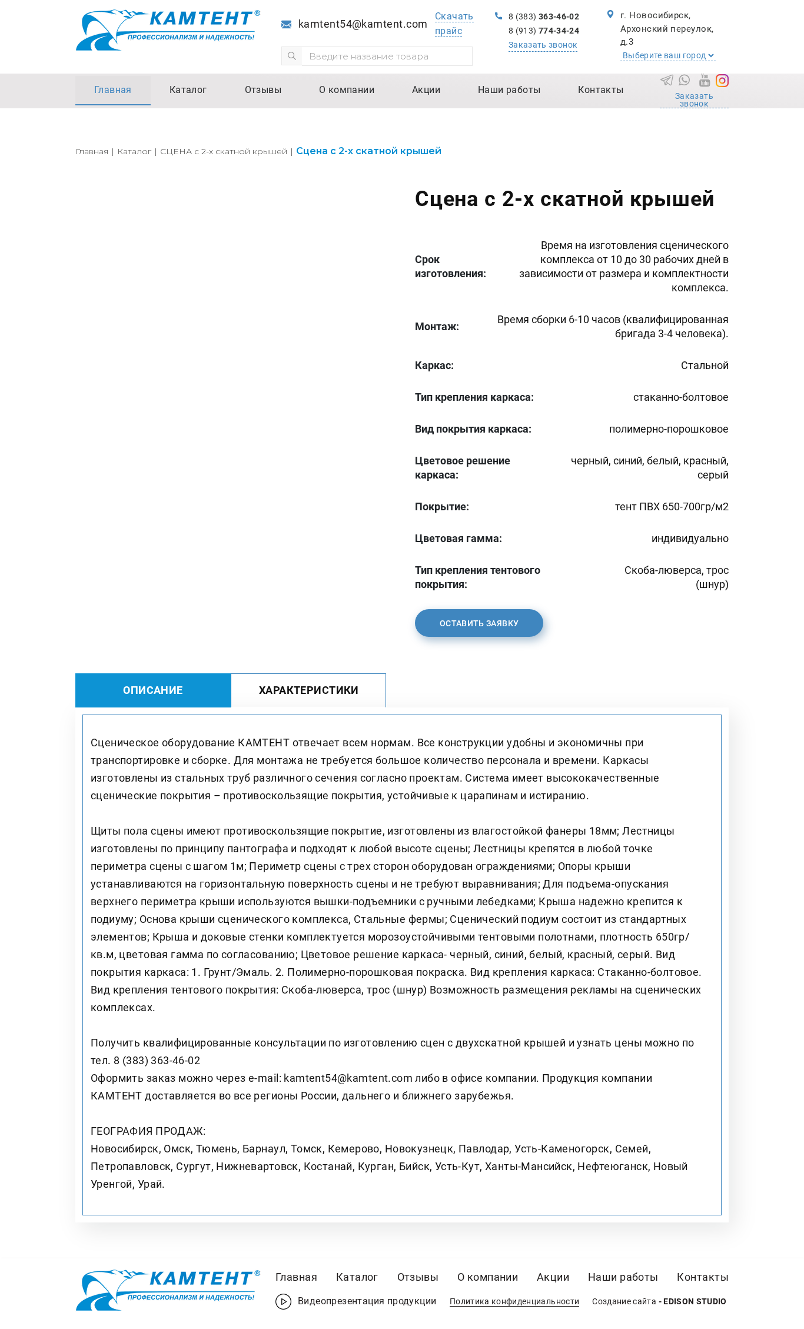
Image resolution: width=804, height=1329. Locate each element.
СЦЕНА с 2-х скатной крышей (223, 151)
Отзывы (263, 89)
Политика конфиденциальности (514, 1301)
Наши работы (509, 89)
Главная (113, 89)
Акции (426, 89)
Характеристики (309, 690)
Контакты (600, 89)
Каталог (188, 89)
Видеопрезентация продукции (368, 1301)
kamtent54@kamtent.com (362, 24)
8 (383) (544, 16)
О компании (346, 89)
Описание (152, 690)
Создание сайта (659, 1301)
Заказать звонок (543, 44)
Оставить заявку (479, 623)
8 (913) (544, 30)
